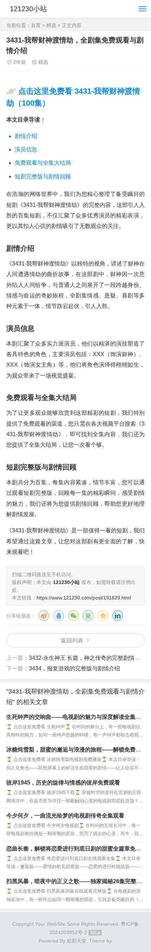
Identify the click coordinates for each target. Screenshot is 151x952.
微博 (44, 615)
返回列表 (72, 640)
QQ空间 (103, 615)
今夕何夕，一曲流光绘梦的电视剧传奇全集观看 (65, 816)
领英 (117, 615)
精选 (51, 25)
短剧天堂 (76, 941)
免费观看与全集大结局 (43, 163)
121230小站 (28, 9)
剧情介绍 (26, 136)
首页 (36, 25)
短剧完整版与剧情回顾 (43, 176)
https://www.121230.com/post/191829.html (84, 597)
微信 (73, 615)
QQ (58, 615)
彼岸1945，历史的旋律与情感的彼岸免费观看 (63, 783)
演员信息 (26, 149)
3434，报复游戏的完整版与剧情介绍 (74, 668)
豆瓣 (88, 615)
